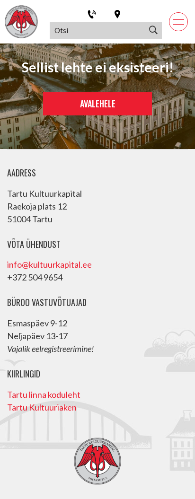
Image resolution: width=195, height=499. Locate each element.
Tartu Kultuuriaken (42, 407)
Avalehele (97, 103)
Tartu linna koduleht (43, 394)
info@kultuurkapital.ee (49, 264)
